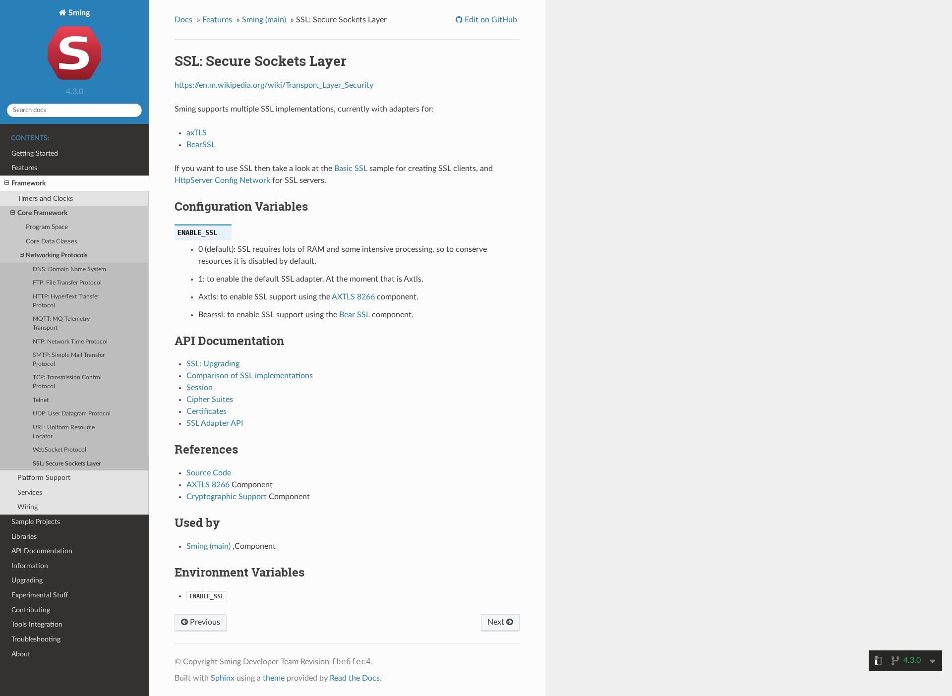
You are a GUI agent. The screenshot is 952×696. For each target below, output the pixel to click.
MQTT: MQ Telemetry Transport (61, 323)
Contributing (30, 610)
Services (29, 492)
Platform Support (43, 477)
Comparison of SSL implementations (249, 376)
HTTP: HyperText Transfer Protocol (66, 301)
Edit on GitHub (490, 20)
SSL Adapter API (214, 423)
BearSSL (200, 145)
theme (274, 678)
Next (496, 622)
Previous (204, 622)
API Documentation (41, 551)
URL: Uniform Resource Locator (64, 432)
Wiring (27, 507)
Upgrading (27, 580)
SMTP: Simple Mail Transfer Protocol (69, 359)
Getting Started (34, 153)
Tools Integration (36, 624)
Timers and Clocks (45, 198)
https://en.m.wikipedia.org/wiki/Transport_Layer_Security (274, 85)
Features (24, 168)
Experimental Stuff (39, 595)
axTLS (196, 133)
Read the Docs (355, 678)
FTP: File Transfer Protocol (67, 283)
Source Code (208, 473)
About (20, 654)
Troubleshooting (35, 639)
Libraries (24, 536)
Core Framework (42, 213)
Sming (78, 13)
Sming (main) (264, 20)
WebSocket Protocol (59, 450)
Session (199, 388)
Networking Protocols (57, 255)
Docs (183, 20)
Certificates (206, 411)
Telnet (41, 400)
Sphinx (223, 678)
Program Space (47, 227)
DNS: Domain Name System (69, 269)
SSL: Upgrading (212, 364)
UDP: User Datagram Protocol (72, 413)
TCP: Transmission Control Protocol (67, 382)
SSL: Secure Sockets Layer (67, 463)
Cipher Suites (209, 400)
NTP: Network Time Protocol (70, 342)
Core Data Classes (51, 241)
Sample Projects (35, 521)
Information (29, 566)
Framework (28, 183)
